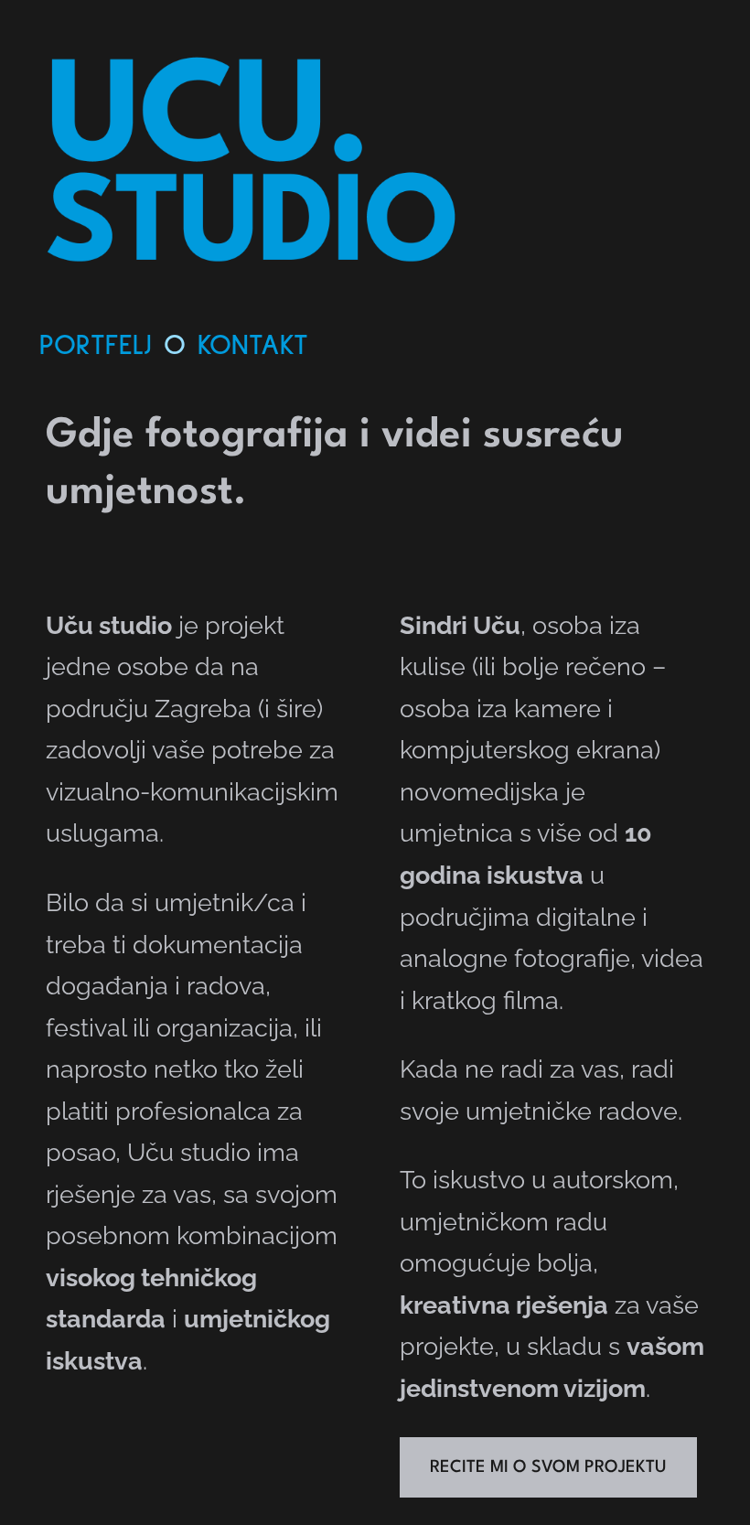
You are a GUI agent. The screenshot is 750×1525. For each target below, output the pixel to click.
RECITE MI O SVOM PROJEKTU (548, 1467)
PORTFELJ (95, 345)
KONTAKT (253, 345)
